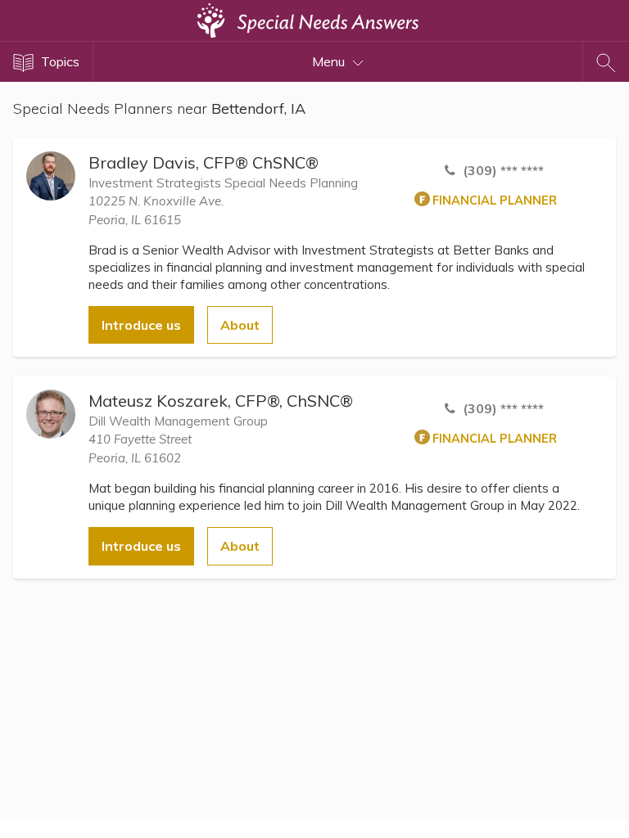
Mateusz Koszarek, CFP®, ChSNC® (220, 400)
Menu (330, 61)
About (240, 325)
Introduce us (141, 325)
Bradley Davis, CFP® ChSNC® (203, 162)
